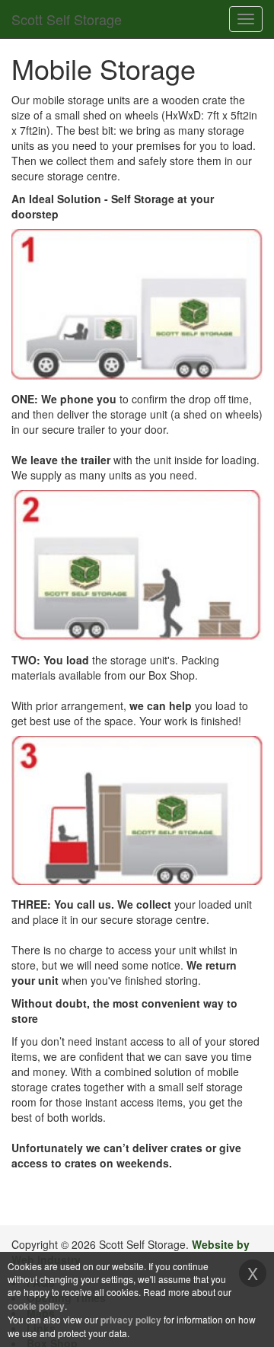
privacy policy (130, 1319)
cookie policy (36, 1306)
